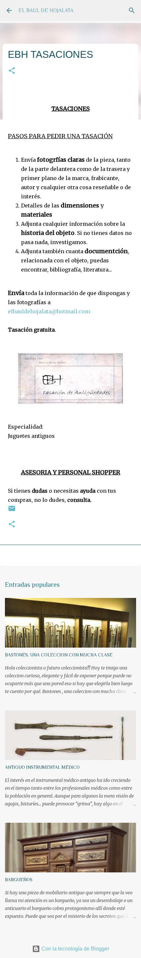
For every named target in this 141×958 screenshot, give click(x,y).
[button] (12, 71)
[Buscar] (132, 10)
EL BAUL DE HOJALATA (45, 10)
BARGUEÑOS (18, 879)
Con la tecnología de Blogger (74, 948)
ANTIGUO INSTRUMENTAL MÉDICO (42, 767)
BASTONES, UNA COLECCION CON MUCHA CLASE (58, 654)
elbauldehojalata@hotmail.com (49, 311)
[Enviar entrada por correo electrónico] (12, 511)
